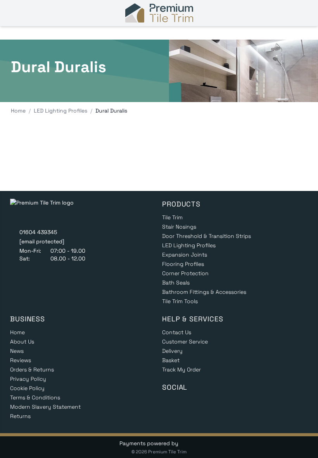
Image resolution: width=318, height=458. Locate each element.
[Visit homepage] (159, 13)
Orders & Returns (32, 369)
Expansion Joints (184, 254)
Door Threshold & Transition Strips (206, 235)
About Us (22, 341)
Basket (171, 360)
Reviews (20, 360)
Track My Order (181, 369)
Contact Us (176, 332)
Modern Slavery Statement (45, 406)
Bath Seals (176, 282)
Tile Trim (172, 217)
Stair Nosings (179, 226)
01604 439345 (38, 232)
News (17, 350)
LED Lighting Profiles (189, 245)
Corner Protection (185, 273)
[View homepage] (47, 211)
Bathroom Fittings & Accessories (204, 291)
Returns (20, 416)
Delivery (172, 350)
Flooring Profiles (183, 263)
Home (17, 332)
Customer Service (185, 341)
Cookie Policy (27, 388)
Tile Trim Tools (180, 301)
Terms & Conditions (35, 397)
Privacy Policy (28, 378)
